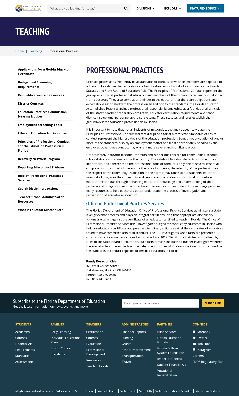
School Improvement (136, 350)
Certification (94, 332)
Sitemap (89, 391)
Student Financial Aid (171, 365)
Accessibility (145, 391)
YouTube (204, 344)
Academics (22, 332)
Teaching (35, 51)
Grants (126, 344)
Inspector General (169, 359)
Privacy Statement (107, 391)
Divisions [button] (143, 8)
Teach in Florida (97, 366)
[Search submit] (126, 8)
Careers (198, 356)
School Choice (60, 348)
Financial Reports (134, 332)
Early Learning (61, 332)
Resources (93, 360)
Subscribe (213, 303)
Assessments (24, 362)
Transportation (133, 356)
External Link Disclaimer (208, 391)
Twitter (202, 338)
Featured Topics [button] (203, 8)
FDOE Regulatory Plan (208, 362)
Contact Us (161, 391)
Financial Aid (23, 344)
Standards (22, 356)
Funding (127, 338)
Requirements (25, 350)
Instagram (204, 350)
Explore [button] (170, 8)
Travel (126, 362)
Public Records (128, 391)
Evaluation (93, 344)
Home (19, 51)
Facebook (203, 332)
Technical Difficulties (180, 391)
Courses (21, 338)
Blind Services (166, 332)
